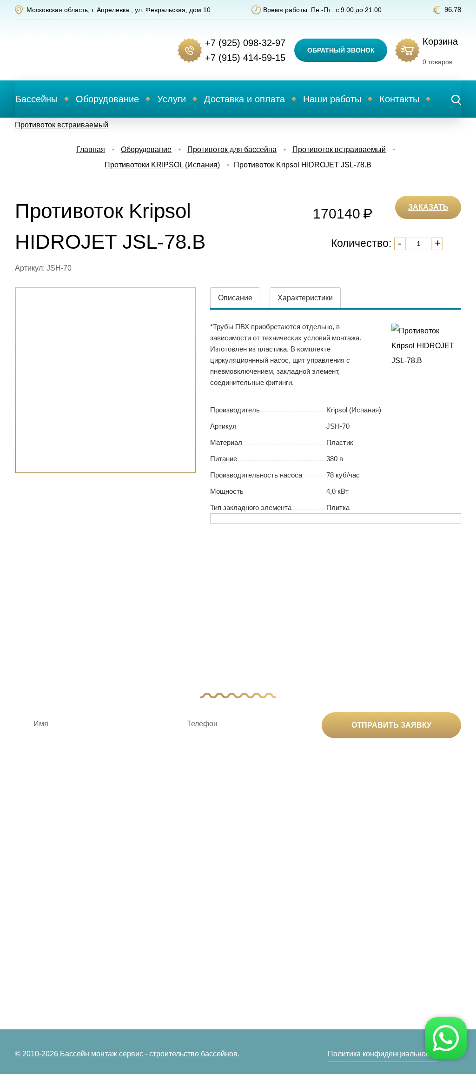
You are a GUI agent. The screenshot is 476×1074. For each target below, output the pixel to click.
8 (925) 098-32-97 (416, 890)
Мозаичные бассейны (48, 955)
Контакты (399, 99)
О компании (306, 890)
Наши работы (332, 99)
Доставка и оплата (244, 99)
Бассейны (36, 99)
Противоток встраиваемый (61, 125)
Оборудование (107, 99)
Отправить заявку (391, 725)
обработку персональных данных (345, 764)
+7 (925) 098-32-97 (245, 43)
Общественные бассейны (54, 984)
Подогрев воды (129, 904)
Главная (90, 149)
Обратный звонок (341, 50)
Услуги (171, 99)
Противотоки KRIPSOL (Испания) (162, 165)
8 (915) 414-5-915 (416, 905)
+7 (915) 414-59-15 (245, 58)
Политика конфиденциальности (382, 1054)
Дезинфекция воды (135, 890)
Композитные (35, 890)
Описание (235, 298)
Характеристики (305, 298)
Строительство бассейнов (236, 890)
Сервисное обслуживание (236, 930)
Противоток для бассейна (232, 149)
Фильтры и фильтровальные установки (132, 955)
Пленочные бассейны (48, 970)
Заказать (428, 207)
